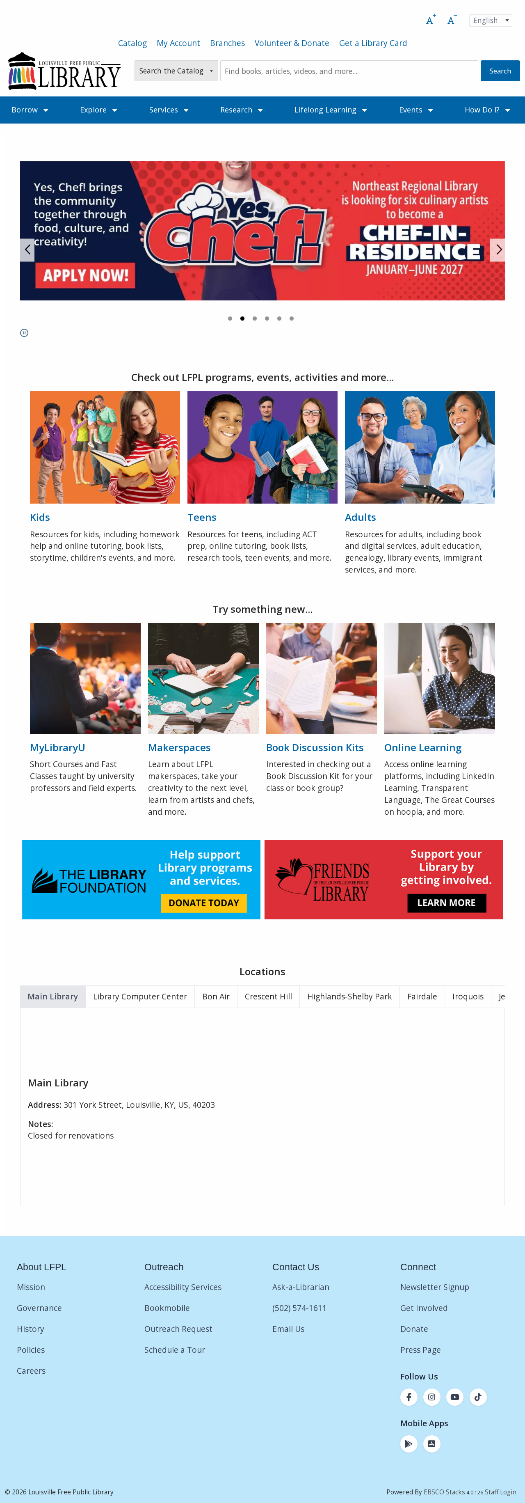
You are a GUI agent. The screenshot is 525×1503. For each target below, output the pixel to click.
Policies (31, 1349)
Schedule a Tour (174, 1349)
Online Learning (422, 747)
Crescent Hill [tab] (268, 996)
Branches (227, 42)
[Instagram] (432, 1397)
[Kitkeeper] (321, 677)
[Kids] (105, 446)
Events (412, 110)
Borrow (25, 110)
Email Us (288, 1328)
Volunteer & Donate (292, 42)
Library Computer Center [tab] (140, 996)
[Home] (64, 71)
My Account (178, 42)
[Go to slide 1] (231, 320)
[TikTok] (478, 1397)
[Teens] (262, 446)
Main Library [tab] (52, 996)
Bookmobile (167, 1307)
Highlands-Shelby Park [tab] (349, 996)
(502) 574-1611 (299, 1307)
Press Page (420, 1349)
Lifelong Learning (326, 110)
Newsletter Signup (434, 1286)
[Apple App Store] (432, 1444)
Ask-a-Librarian (300, 1286)
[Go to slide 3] (255, 320)
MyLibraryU (57, 747)
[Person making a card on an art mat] (203, 677)
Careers (31, 1370)
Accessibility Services (182, 1286)
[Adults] (420, 446)
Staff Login (500, 1492)
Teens (202, 517)
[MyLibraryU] (85, 677)
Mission (31, 1286)
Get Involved (424, 1307)
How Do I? (483, 110)
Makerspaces (179, 747)
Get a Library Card (373, 42)
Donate (415, 1328)
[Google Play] (409, 1444)
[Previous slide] (27, 250)
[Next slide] (498, 250)
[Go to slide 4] (268, 320)
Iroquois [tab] (468, 996)
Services (164, 110)
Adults (360, 517)
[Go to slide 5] (280, 320)
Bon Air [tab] (216, 996)
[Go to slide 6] (292, 320)
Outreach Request (178, 1328)
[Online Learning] (439, 677)
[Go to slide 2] (243, 320)
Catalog (132, 42)
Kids (40, 517)
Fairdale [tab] (422, 996)
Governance (39, 1307)
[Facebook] (409, 1397)
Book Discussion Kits (315, 747)
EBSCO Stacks (444, 1492)
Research (237, 110)
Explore (94, 110)
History (30, 1328)
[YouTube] (454, 1397)
